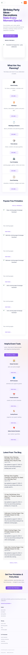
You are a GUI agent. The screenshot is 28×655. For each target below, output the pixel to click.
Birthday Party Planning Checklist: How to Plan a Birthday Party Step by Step (12, 458)
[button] (21, 2)
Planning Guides (4, 625)
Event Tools (3, 623)
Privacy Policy (3, 652)
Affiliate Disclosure (10, 652)
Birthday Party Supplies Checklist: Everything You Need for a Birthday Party (13, 477)
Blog (2, 627)
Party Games (3, 613)
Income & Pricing (4, 643)
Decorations (3, 615)
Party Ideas (3, 609)
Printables (3, 611)
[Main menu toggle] (25, 2)
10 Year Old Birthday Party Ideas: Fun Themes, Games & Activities (13, 496)
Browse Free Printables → (6, 603)
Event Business (4, 637)
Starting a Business (5, 639)
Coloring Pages (4, 629)
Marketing (3, 641)
